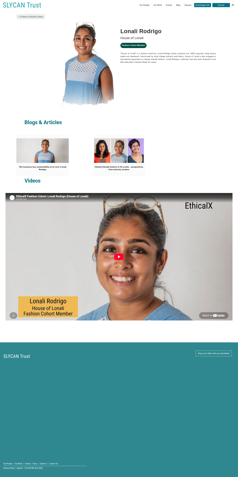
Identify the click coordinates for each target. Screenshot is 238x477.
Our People (145, 5)
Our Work (158, 5)
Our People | (8, 463)
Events (169, 5)
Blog (178, 5)
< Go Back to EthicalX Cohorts (30, 17)
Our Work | (19, 463)
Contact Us (53, 463)
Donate (221, 5)
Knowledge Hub (202, 5)
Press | (36, 463)
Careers (188, 5)
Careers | (44, 463)
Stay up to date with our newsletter (214, 353)
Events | (28, 463)
